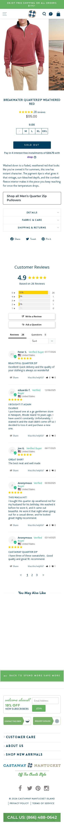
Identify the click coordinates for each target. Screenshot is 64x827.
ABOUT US (14, 746)
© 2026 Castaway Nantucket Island (32, 798)
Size (32, 124)
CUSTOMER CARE (20, 737)
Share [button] (15, 377)
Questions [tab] (36, 334)
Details (32, 212)
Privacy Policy (19, 803)
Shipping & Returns (32, 227)
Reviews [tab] (14, 334)
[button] (48, 377)
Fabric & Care (32, 220)
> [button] (43, 575)
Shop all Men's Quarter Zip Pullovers (27, 198)
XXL (44, 131)
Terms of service (43, 803)
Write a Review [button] (33, 316)
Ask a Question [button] (33, 324)
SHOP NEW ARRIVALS (24, 754)
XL (38, 131)
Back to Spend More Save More (34, 675)
